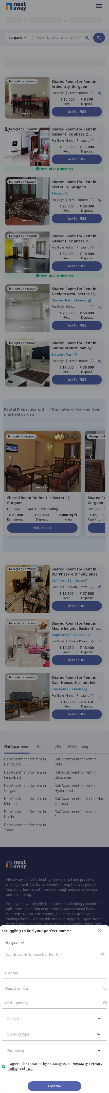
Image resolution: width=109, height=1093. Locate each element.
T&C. (29, 1069)
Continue (54, 1086)
